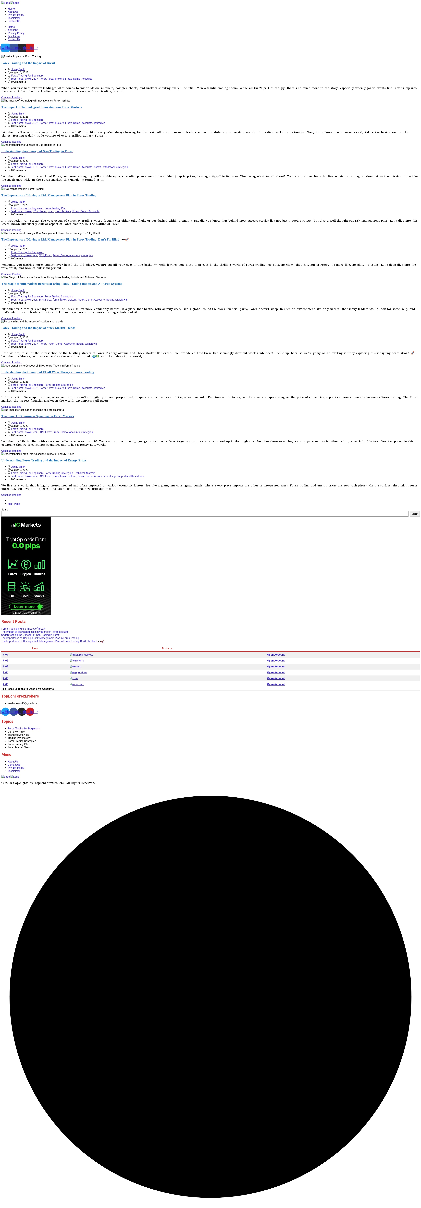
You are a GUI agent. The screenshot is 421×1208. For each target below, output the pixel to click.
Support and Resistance (130, 476)
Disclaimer (14, 18)
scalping (111, 476)
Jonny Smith (18, 69)
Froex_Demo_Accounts (78, 78)
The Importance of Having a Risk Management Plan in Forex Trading (40, 638)
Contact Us (14, 21)
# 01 (5, 654)
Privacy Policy (16, 14)
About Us (13, 11)
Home (11, 8)
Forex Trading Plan (55, 208)
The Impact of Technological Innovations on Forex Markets (35, 631)
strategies (99, 123)
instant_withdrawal (104, 167)
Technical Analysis (84, 473)
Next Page (14, 503)
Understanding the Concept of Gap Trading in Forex (30, 634)
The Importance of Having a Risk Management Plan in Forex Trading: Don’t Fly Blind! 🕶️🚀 (52, 641)
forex (51, 211)
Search (5, 509)
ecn (35, 255)
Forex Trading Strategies (59, 296)
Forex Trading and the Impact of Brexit (23, 628)
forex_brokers (56, 78)
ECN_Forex (39, 78)
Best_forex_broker (21, 78)
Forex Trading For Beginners (27, 75)
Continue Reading (11, 97)
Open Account (276, 654)
